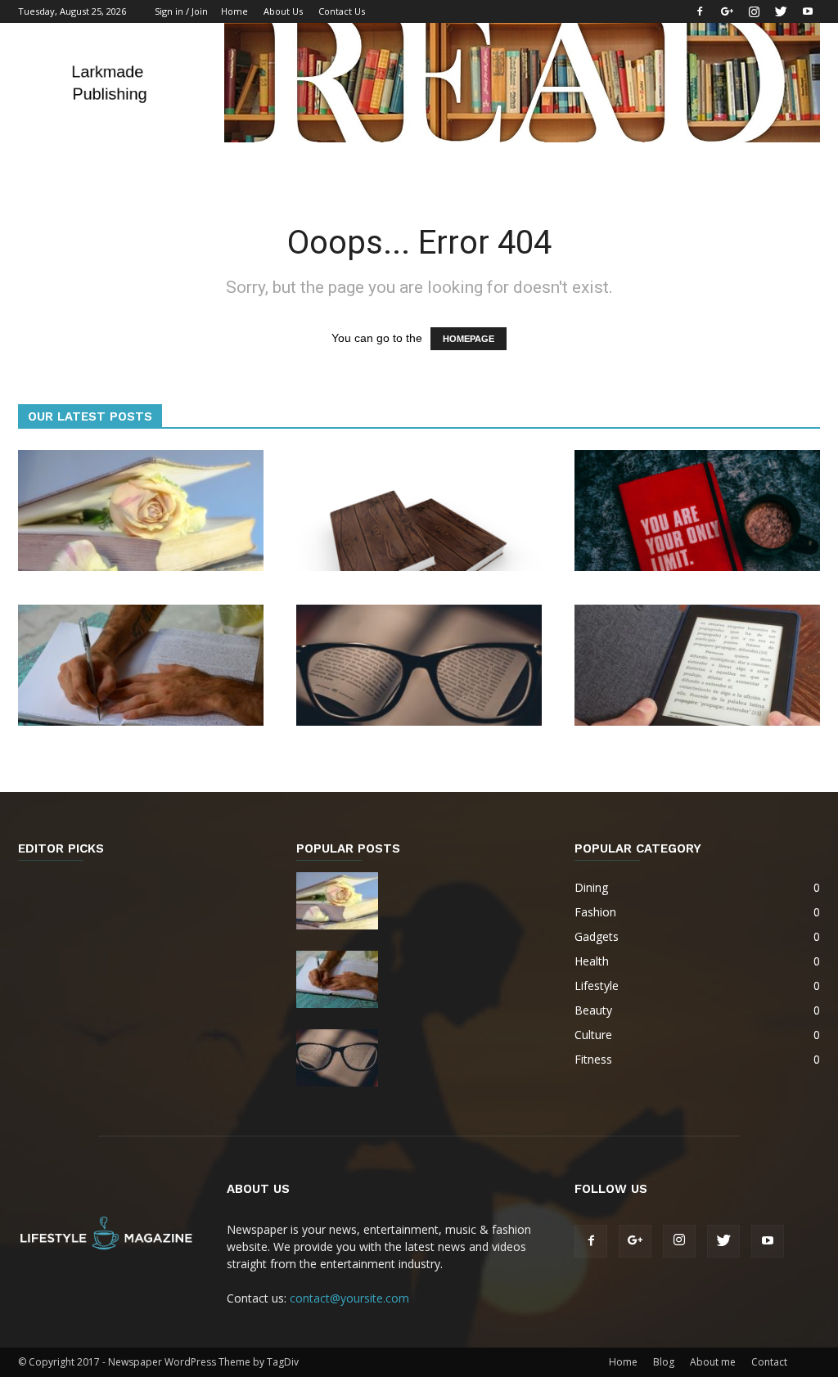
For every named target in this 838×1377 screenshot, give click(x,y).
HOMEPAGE (468, 339)
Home (234, 11)
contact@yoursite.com (349, 1298)
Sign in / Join (181, 11)
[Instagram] (753, 11)
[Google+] (726, 11)
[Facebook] (699, 11)
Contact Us (341, 11)
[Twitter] (780, 11)
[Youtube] (807, 11)
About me (713, 1362)
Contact (769, 1362)
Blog (663, 1362)
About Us (283, 11)
